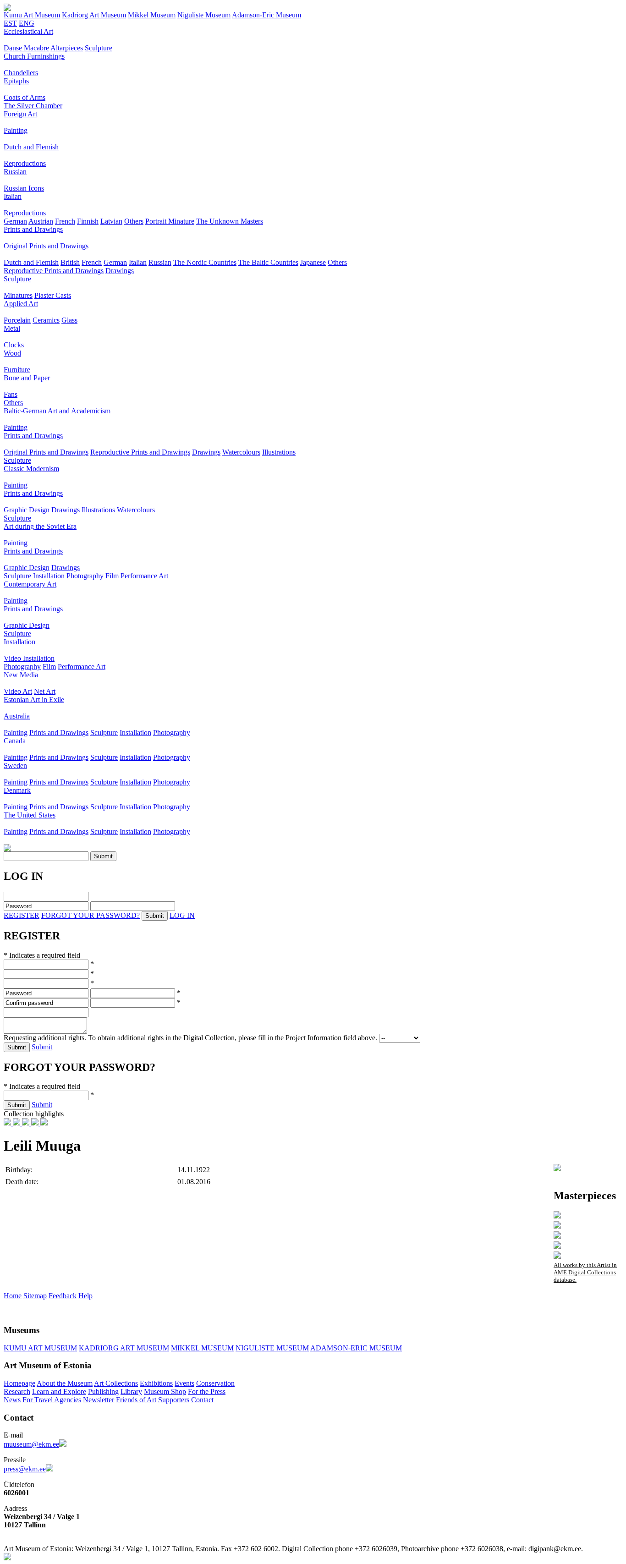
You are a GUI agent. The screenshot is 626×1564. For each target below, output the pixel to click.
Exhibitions (156, 1383)
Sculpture (98, 48)
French (65, 221)
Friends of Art (136, 1400)
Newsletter (98, 1400)
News (12, 1400)
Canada (15, 741)
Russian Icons (24, 188)
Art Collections (116, 1383)
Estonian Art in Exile (34, 699)
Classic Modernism (31, 468)
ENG (26, 23)
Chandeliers (21, 73)
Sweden (15, 765)
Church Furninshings (34, 56)
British (70, 262)
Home (13, 1296)
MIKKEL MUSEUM (202, 1348)
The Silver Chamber (33, 106)
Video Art (18, 691)
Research (17, 1391)
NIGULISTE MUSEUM (272, 1348)
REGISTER (21, 915)
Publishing (103, 1391)
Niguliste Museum (204, 15)
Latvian (111, 221)
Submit (42, 1047)
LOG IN (182, 915)
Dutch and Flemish (31, 147)
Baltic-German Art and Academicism (57, 411)
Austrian (40, 221)
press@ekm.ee (25, 1469)
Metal (12, 328)
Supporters (173, 1400)
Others (133, 221)
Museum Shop (165, 1391)
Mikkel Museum (152, 15)
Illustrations (279, 452)
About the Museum (65, 1383)
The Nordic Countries (204, 262)
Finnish (88, 221)
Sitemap (35, 1296)
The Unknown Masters (229, 221)
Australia (17, 716)
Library (131, 1391)
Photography (85, 576)
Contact (202, 1400)
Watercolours (241, 452)
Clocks (14, 345)
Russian (15, 172)
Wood (12, 353)
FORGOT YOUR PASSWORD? (90, 915)
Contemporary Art (30, 584)
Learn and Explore (59, 1391)
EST (10, 23)
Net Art (44, 691)
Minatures (18, 295)
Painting (15, 130)
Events (184, 1383)
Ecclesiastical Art (28, 31)
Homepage (19, 1383)
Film (112, 576)
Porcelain (17, 320)
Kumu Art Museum (32, 15)
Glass (69, 320)
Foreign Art (20, 114)
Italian (13, 196)
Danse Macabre (26, 48)
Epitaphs (16, 81)
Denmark (17, 790)
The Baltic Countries (268, 262)
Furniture (17, 369)
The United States (29, 815)
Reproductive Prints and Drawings (54, 270)
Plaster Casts (52, 295)
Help (85, 1296)
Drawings (119, 270)
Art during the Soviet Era (40, 526)
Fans (10, 394)
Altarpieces (66, 48)
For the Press (206, 1391)
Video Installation (29, 658)
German (15, 221)
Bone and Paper (27, 378)
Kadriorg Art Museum (94, 15)
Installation (49, 576)
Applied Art (21, 303)
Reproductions (25, 163)
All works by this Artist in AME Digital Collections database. (585, 1272)
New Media (21, 675)
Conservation (215, 1383)
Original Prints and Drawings (46, 246)
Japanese (313, 262)
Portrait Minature (169, 221)
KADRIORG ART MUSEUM (124, 1348)
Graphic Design (26, 510)
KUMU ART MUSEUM (40, 1348)
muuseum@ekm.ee (31, 1444)
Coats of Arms (24, 97)
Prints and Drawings (33, 229)
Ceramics (46, 320)
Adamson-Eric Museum (266, 15)
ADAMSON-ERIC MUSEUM (356, 1348)
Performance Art (144, 576)
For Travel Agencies (51, 1400)
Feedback (63, 1296)
